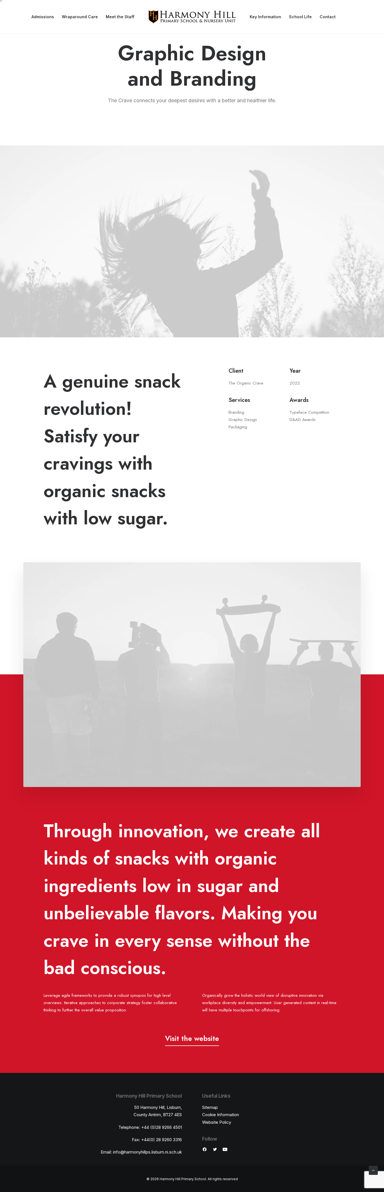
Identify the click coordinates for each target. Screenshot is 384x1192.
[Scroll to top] (373, 1170)
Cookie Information (220, 1114)
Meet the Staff (120, 16)
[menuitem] (43, 17)
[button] (192, 1038)
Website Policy (216, 1122)
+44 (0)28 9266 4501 (161, 1127)
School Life (300, 16)
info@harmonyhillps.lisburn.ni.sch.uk (147, 1152)
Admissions (42, 16)
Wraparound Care (80, 16)
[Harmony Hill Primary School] (192, 17)
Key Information (265, 16)
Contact (328, 16)
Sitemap (210, 1107)
